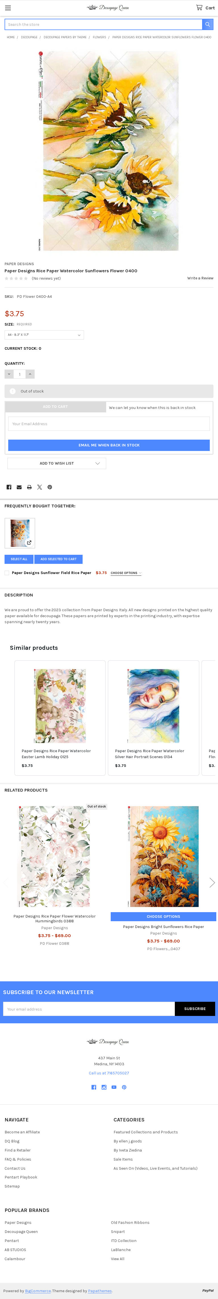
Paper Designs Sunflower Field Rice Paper (51, 572)
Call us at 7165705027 (109, 1073)
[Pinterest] (49, 487)
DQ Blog (12, 1141)
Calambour (15, 1258)
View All (117, 1258)
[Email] (19, 487)
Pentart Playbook (21, 1177)
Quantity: (15, 363)
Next (212, 882)
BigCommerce (38, 1291)
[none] (109, 151)
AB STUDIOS (15, 1249)
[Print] (29, 487)
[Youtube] (114, 1087)
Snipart (118, 1231)
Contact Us (15, 1168)
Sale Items (123, 1159)
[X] (39, 487)
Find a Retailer (18, 1150)
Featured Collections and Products (146, 1132)
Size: (18, 324)
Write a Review (200, 278)
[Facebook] (9, 487)
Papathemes (100, 1291)
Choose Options (124, 573)
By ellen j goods (128, 1141)
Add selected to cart (58, 559)
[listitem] (60, 717)
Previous (5, 882)
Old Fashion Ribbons (130, 1222)
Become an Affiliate (22, 1132)
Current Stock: (23, 348)
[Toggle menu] (8, 8)
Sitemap (12, 1186)
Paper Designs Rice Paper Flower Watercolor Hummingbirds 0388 (54, 919)
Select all (19, 559)
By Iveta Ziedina (128, 1150)
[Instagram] (104, 1087)
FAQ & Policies (18, 1159)
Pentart (12, 1240)
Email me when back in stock (109, 445)
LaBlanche (121, 1249)
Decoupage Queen (21, 1231)
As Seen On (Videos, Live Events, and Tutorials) (156, 1168)
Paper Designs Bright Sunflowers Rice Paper (163, 926)
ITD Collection (124, 1240)
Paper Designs (18, 1222)
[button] (56, 463)
